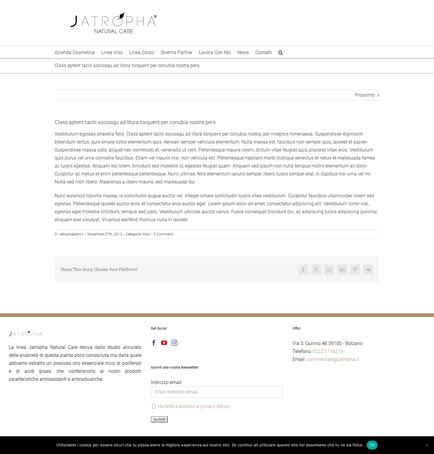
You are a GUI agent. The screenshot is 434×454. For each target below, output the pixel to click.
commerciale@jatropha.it (332, 359)
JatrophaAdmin (71, 234)
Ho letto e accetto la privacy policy (193, 406)
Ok (372, 444)
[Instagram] (174, 343)
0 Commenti (164, 234)
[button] (280, 52)
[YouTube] (164, 343)
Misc (146, 234)
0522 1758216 (328, 351)
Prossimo (365, 95)
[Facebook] (154, 343)
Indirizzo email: (166, 382)
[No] (427, 445)
